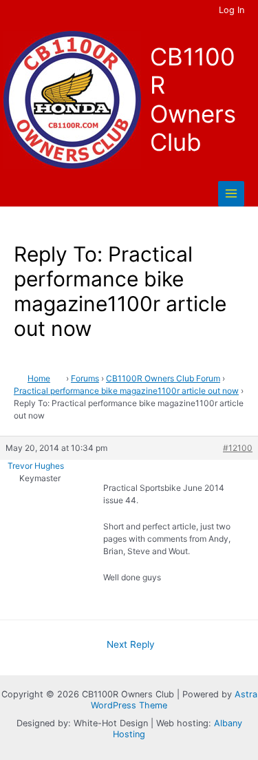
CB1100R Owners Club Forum (163, 378)
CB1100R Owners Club (193, 99)
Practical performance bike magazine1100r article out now (126, 391)
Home (39, 378)
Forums (85, 378)
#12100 (237, 448)
